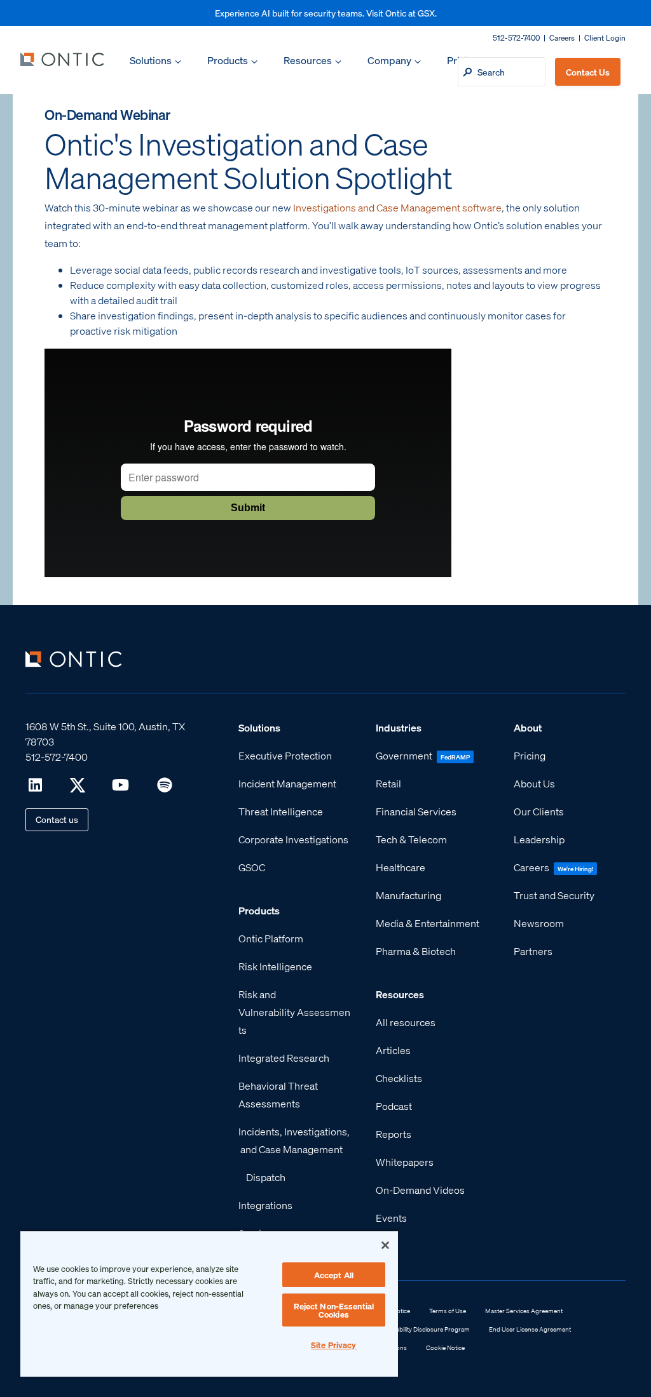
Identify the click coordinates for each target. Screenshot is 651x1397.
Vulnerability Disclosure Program (423, 1329)
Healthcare (400, 867)
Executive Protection (285, 755)
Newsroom (539, 923)
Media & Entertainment (427, 923)
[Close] (385, 1245)
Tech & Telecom (411, 839)
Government (404, 755)
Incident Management (287, 783)
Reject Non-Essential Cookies (334, 1310)
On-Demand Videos (420, 1189)
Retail (388, 783)
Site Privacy (334, 1344)
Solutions (151, 60)
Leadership (539, 839)
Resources (308, 60)
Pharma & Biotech (416, 951)
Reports (393, 1133)
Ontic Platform (270, 938)
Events (391, 1217)
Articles (393, 1050)
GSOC (251, 867)
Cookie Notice (445, 1347)
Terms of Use (447, 1310)
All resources (405, 1022)
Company (389, 60)
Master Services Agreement (524, 1310)
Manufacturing (408, 895)
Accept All (333, 1274)
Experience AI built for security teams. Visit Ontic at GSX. (326, 12)
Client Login (605, 38)
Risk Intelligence (275, 966)
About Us (534, 783)
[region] (209, 1303)
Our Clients (539, 811)
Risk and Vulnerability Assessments (294, 1011)
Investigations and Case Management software (397, 207)
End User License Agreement (530, 1329)
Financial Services (416, 811)
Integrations (265, 1205)
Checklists (399, 1078)
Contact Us (588, 71)
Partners (533, 951)
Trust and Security (554, 895)
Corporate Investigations (293, 839)
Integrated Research (283, 1057)
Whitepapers (405, 1161)
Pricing (529, 755)
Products (227, 60)
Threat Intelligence (280, 811)
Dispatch (265, 1177)
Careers (562, 38)
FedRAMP (455, 757)
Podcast (394, 1106)
